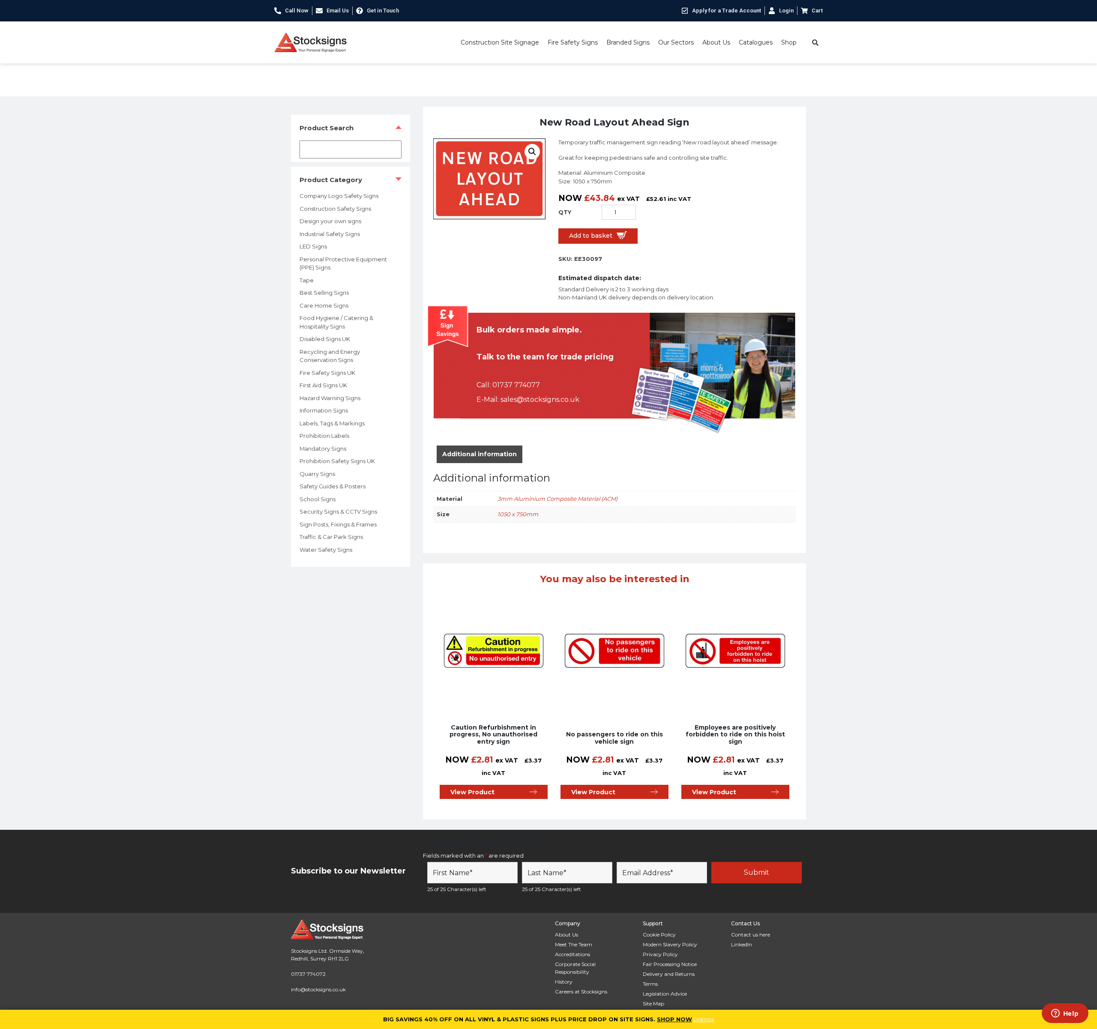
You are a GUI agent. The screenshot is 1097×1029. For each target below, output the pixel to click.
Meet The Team (573, 944)
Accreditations (572, 954)
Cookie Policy (659, 934)
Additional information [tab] (479, 454)
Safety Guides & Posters (333, 486)
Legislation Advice (665, 993)
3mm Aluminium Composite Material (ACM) (557, 498)
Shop (789, 42)
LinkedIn (741, 944)
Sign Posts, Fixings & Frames (338, 524)
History (563, 981)
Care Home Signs (324, 305)
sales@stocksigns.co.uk (540, 399)
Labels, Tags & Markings (332, 423)
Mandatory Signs (323, 448)
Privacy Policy (660, 954)
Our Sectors (676, 42)
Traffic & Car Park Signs (331, 536)
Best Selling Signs (324, 292)
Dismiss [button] (703, 1019)
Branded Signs (628, 42)
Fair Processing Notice (670, 964)
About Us (716, 42)
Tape (307, 280)
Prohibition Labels (324, 435)
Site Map (653, 1003)
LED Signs (313, 246)
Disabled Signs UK (325, 338)
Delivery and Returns (669, 974)
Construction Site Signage (500, 42)
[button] (532, 151)
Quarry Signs (317, 473)
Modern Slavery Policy (670, 944)
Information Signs (324, 410)
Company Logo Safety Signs (339, 195)
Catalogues (756, 42)
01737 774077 (516, 385)
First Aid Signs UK (323, 385)
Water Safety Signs (326, 549)
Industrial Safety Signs (330, 233)
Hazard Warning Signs (330, 398)
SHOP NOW (674, 1019)
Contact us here (750, 934)
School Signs (318, 499)
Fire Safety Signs (573, 42)
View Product (472, 792)
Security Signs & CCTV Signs (338, 511)
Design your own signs (330, 221)
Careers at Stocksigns (581, 991)
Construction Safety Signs (335, 208)
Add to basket (590, 235)
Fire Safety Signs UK (327, 372)
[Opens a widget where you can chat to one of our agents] (1064, 1014)
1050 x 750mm (518, 514)
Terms (650, 984)
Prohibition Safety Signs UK (337, 461)
